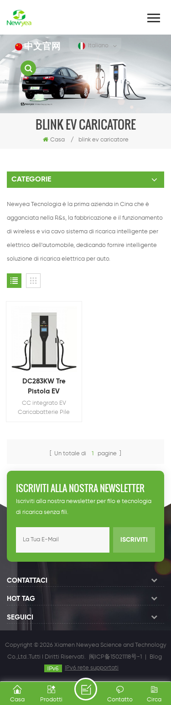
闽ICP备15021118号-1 (115, 657)
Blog (156, 657)
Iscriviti (134, 540)
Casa (57, 140)
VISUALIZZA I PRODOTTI (48, 352)
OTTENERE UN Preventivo (85, 689)
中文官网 (42, 46)
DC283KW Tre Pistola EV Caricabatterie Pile (44, 387)
